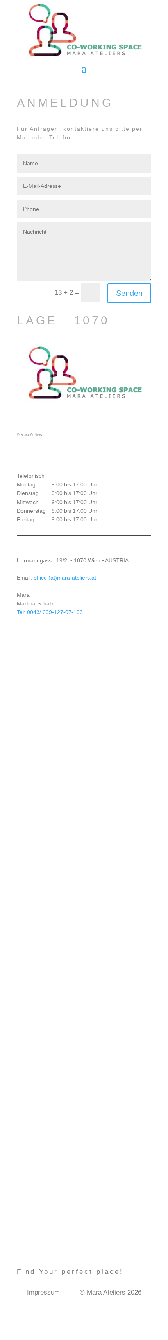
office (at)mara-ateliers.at (64, 578)
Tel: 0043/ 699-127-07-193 (50, 612)
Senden (129, 293)
